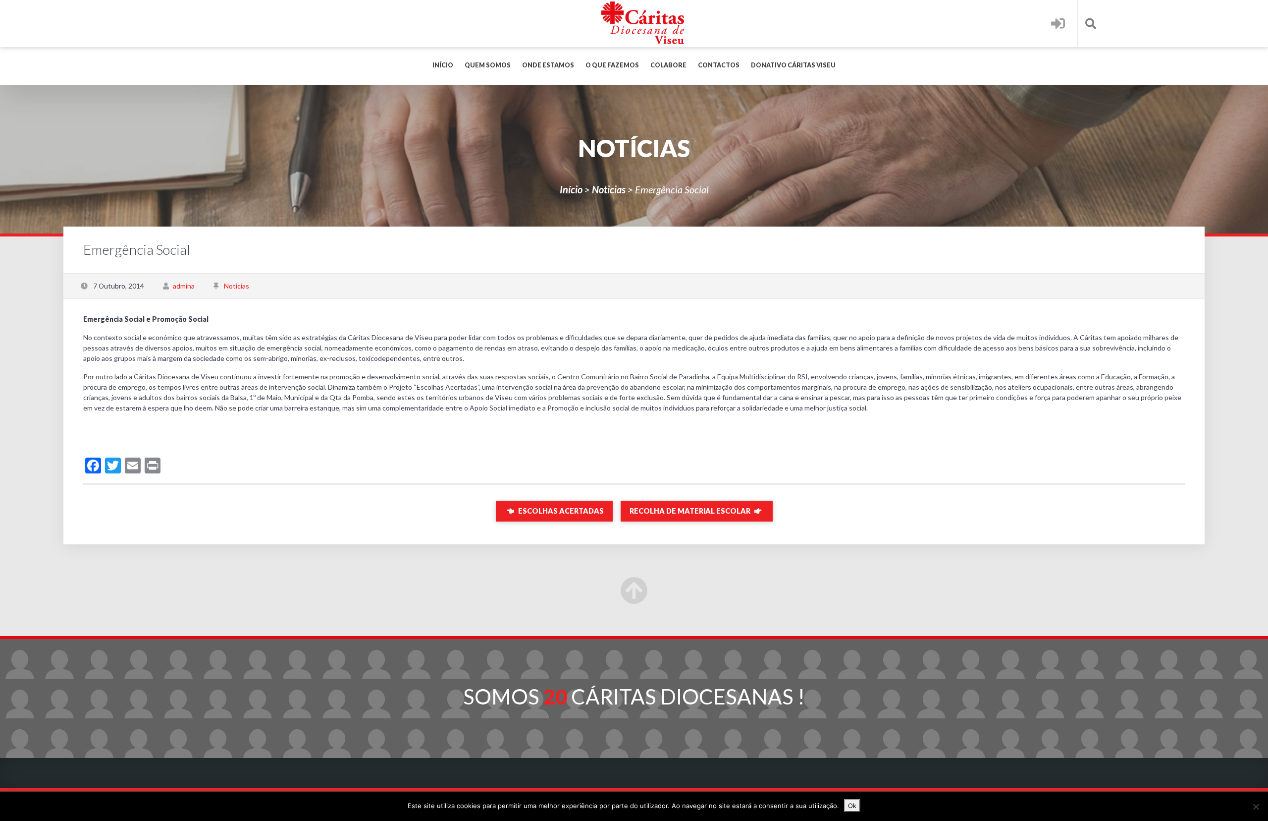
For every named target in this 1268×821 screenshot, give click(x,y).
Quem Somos (488, 65)
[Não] (1256, 807)
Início (442, 65)
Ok (852, 806)
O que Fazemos (612, 65)
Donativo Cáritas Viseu (793, 65)
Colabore (668, 65)
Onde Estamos (548, 65)
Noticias (609, 189)
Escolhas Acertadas (560, 511)
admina (184, 286)
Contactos (719, 65)
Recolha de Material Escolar (691, 511)
